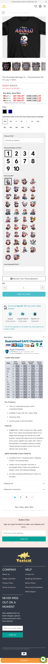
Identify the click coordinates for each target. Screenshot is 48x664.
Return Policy (30, 583)
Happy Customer (9, 579)
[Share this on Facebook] (20, 497)
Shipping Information (33, 579)
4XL (10, 127)
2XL (38, 121)
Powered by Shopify (22, 649)
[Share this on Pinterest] (26, 497)
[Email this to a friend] (32, 497)
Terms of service (9, 587)
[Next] (44, 67)
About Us (6, 574)
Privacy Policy (7, 583)
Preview (24, 660)
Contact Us (29, 574)
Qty (3, 283)
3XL (5, 127)
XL (32, 121)
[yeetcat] (4, 6)
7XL (28, 127)
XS (11, 121)
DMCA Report (30, 592)
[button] (24, 136)
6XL (22, 127)
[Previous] (4, 67)
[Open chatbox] (43, 659)
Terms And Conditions (34, 587)
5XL (17, 127)
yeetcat (11, 649)
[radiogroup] (24, 161)
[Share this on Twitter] (15, 497)
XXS (5, 121)
